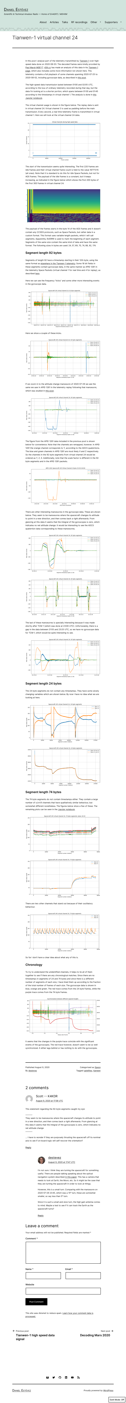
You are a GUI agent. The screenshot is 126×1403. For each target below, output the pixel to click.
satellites (88, 1070)
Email (69, 1269)
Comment (31, 1238)
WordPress (108, 1390)
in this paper (71, 1177)
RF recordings (79, 22)
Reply (28, 1147)
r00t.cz (47, 67)
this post (82, 77)
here (37, 273)
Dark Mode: (115, 1399)
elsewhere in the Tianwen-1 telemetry (58, 263)
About (43, 22)
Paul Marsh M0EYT (34, 67)
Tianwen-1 (84, 61)
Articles (54, 22)
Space (98, 1067)
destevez (32, 1070)
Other (94, 22)
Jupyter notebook (66, 809)
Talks (65, 22)
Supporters (111, 22)
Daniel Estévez (16, 9)
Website (29, 1284)
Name (29, 1269)
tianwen (97, 1070)
